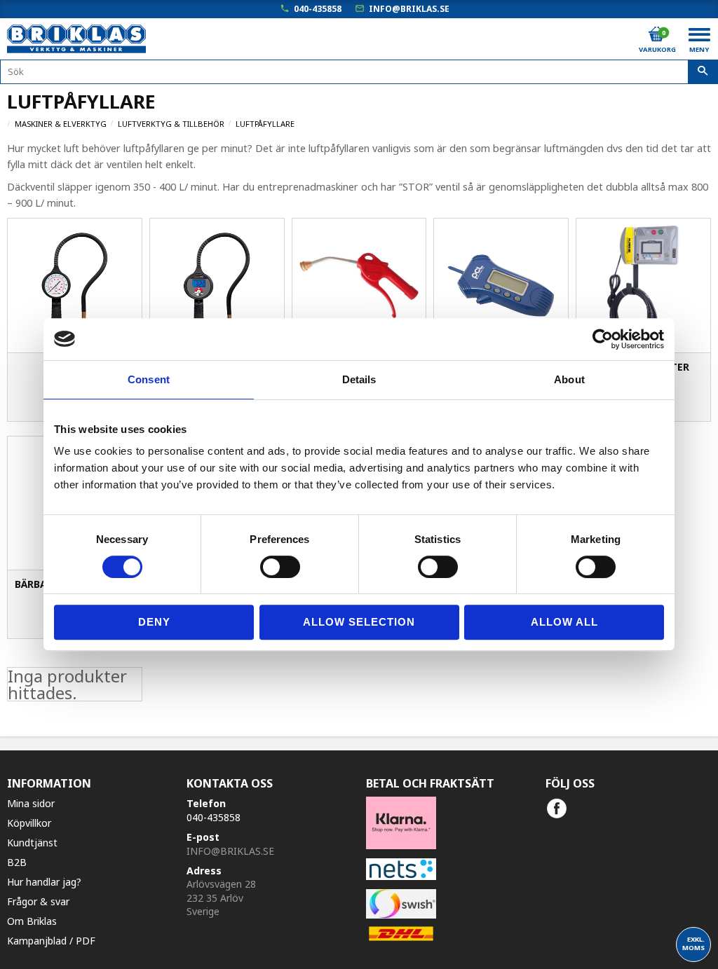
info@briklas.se (409, 9)
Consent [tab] (149, 379)
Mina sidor (31, 803)
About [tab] (569, 379)
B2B (17, 862)
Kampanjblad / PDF (51, 940)
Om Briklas (32, 921)
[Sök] (703, 72)
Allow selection (359, 622)
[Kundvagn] (656, 34)
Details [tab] (359, 379)
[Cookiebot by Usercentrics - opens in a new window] (602, 339)
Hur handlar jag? (44, 881)
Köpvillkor (29, 823)
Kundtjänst (32, 842)
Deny (154, 622)
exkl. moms (693, 943)
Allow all (564, 622)
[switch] (280, 567)
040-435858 (317, 9)
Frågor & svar (38, 901)
